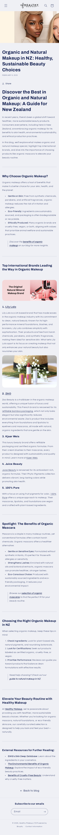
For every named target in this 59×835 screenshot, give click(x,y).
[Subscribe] (45, 811)
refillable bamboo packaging (17, 411)
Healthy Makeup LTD (27, 823)
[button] (6, 5)
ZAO (8, 393)
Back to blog (31, 790)
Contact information (34, 826)
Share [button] (8, 84)
